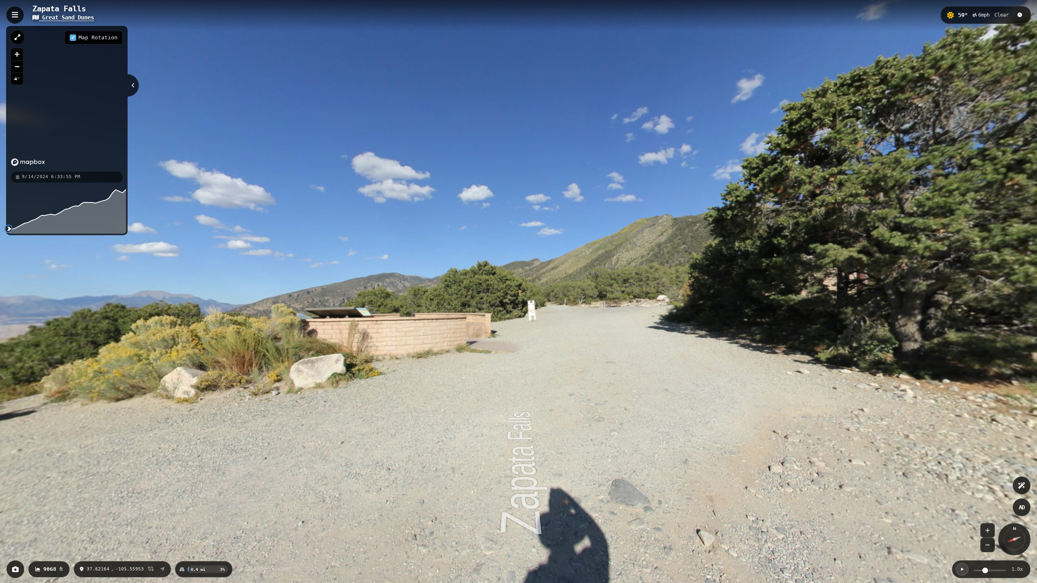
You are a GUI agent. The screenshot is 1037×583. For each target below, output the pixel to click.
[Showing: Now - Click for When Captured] (1019, 15)
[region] (67, 98)
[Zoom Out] (987, 545)
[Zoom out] (17, 66)
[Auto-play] (962, 569)
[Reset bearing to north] (17, 78)
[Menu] (15, 15)
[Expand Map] (17, 37)
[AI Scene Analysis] (1022, 485)
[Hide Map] (133, 85)
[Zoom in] (17, 54)
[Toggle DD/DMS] (151, 569)
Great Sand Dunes (66, 17)
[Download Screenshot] (15, 569)
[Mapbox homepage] (28, 162)
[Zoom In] (987, 530)
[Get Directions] (162, 569)
